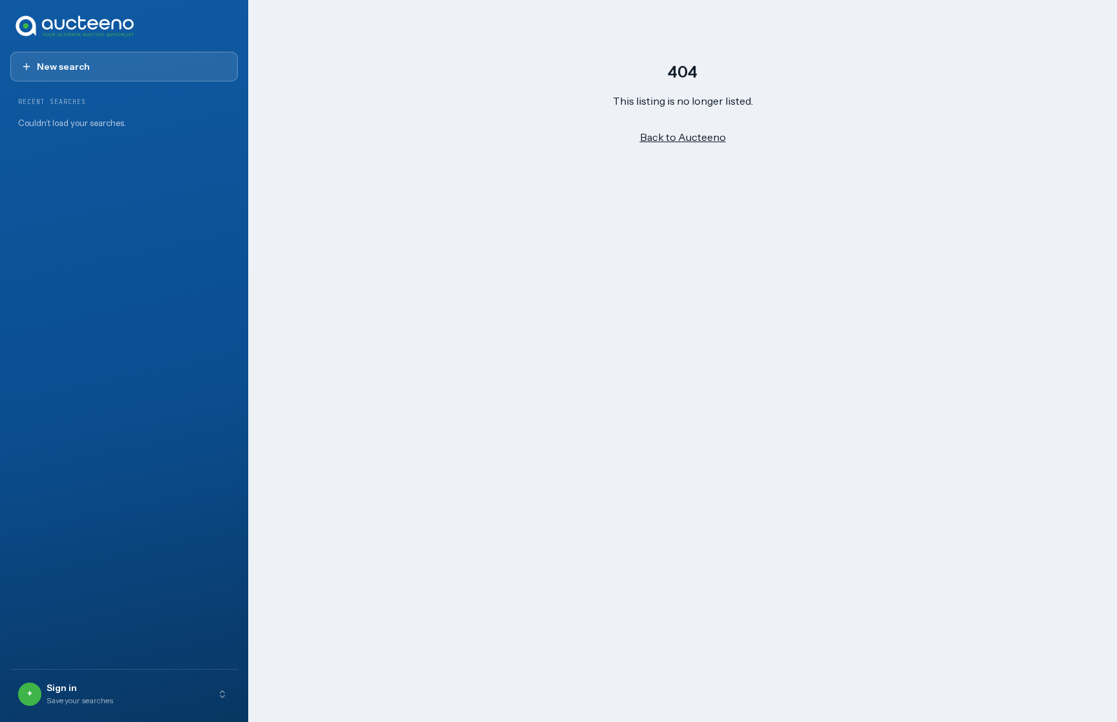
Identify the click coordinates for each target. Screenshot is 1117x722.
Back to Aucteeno (683, 137)
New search (63, 66)
